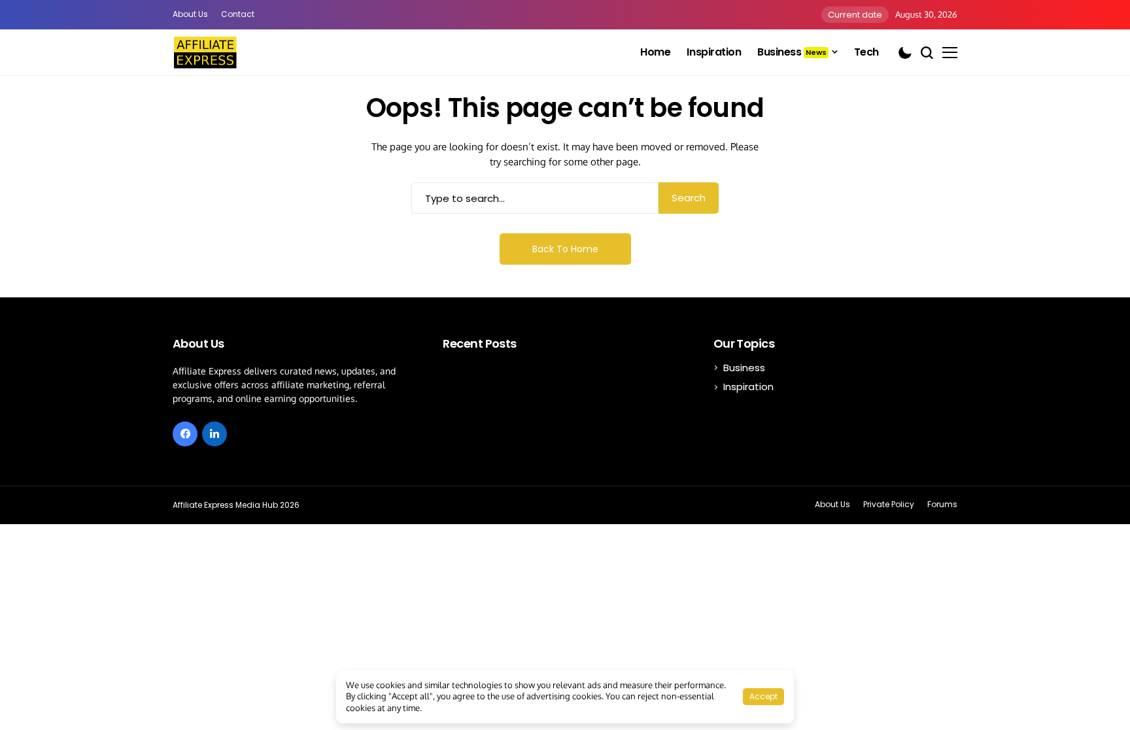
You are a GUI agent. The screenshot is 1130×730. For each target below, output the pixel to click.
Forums (942, 504)
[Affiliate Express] (205, 52)
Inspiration (748, 386)
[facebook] (185, 434)
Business (744, 367)
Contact (237, 14)
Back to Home (565, 249)
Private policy (888, 504)
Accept (763, 696)
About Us (190, 14)
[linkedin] (214, 434)
